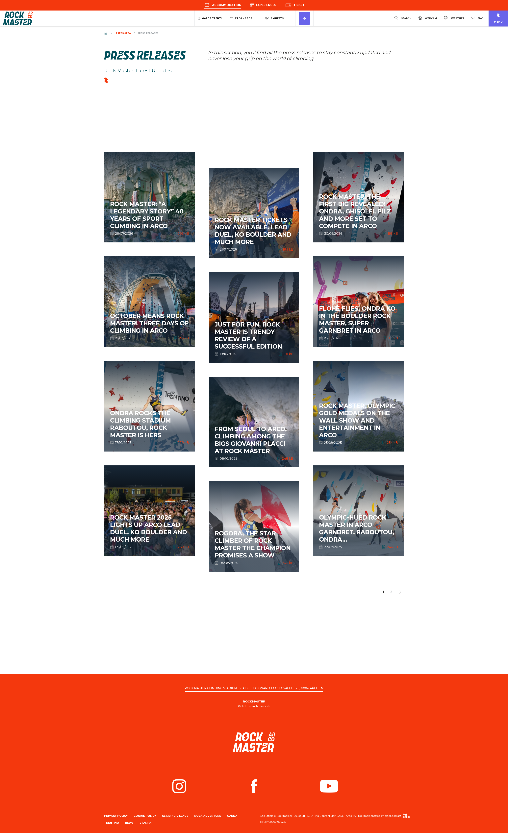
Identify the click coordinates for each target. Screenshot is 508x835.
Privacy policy (116, 815)
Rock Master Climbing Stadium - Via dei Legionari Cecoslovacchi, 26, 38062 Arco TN (254, 688)
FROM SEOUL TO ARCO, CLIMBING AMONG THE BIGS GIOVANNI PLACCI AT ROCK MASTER (254, 443)
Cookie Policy (145, 815)
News (129, 822)
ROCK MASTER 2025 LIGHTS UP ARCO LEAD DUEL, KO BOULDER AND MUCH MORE (149, 532)
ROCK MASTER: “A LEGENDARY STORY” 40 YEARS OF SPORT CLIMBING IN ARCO (149, 218)
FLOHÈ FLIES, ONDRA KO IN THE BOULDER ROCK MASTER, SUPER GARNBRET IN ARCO (358, 323)
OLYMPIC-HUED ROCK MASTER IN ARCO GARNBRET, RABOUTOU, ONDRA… (358, 532)
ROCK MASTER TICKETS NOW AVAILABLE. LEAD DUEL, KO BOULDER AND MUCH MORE (254, 234)
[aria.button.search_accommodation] (304, 18)
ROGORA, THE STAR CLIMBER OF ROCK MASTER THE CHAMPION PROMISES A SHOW (254, 548)
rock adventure (207, 815)
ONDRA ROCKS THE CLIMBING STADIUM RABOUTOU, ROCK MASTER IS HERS (149, 427)
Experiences (265, 5)
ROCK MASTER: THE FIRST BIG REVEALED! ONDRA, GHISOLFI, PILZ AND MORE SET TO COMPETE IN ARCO (358, 214)
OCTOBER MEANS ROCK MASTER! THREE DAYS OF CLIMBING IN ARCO (149, 326)
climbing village (175, 815)
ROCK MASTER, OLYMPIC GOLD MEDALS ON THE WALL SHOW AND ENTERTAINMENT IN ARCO (358, 424)
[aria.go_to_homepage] (18, 18)
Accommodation (226, 5)
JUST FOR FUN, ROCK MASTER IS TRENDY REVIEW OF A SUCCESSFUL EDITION (254, 339)
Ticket (299, 5)
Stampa (145, 822)
